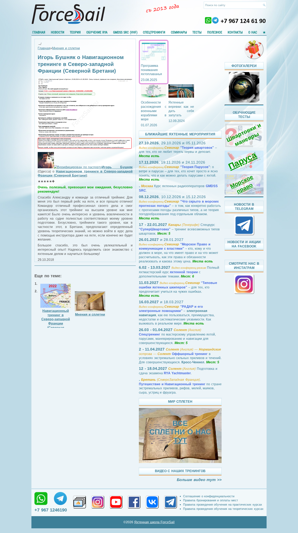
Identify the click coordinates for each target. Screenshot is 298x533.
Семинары (179, 32)
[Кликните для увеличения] (85, 148)
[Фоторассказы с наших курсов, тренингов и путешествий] (244, 87)
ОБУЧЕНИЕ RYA (97, 32)
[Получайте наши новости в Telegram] (170, 501)
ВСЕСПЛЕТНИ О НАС (180, 432)
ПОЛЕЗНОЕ (214, 32)
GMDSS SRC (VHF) (125, 32)
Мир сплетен (180, 401)
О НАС (252, 32)
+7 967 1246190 (50, 509)
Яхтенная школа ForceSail (154, 522)
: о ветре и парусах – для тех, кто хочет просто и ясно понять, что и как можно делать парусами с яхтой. (178, 171)
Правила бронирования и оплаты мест (210, 500)
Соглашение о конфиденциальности (208, 496)
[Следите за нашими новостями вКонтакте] (152, 501)
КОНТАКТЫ (235, 32)
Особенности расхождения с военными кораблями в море (153, 111)
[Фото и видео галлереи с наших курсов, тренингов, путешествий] (79, 501)
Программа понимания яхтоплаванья (151, 70)
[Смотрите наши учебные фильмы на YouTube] (115, 501)
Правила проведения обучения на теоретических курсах (223, 508)
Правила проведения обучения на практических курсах (222, 504)
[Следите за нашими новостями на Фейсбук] (134, 501)
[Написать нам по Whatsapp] (40, 498)
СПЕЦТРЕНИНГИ (154, 32)
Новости (57, 32)
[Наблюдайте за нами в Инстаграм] (97, 501)
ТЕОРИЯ (75, 32)
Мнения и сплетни (66, 48)
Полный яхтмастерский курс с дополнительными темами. (179, 272)
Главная (38, 32)
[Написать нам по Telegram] (60, 498)
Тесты (197, 32)
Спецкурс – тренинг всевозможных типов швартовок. (179, 229)
